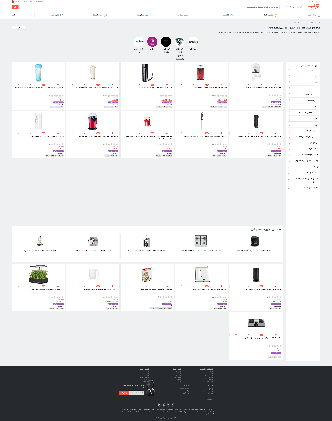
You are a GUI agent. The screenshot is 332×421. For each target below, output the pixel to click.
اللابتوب (211, 377)
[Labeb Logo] (313, 7)
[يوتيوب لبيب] (163, 404)
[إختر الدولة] (13, 1)
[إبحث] (15, 7)
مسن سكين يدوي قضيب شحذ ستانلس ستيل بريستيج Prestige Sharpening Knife (205, 136)
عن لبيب (211, 388)
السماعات (210, 379)
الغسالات (178, 376)
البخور (179, 381)
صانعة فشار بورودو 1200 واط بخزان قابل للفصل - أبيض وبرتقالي (210, 289)
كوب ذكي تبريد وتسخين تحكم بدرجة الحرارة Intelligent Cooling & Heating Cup (259, 136)
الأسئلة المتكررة (208, 390)
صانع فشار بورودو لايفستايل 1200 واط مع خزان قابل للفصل (156, 289)
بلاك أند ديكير (277, 107)
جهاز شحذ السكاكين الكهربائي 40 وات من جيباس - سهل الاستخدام (263, 338)
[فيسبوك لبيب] (172, 404)
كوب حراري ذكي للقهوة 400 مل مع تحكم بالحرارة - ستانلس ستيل (154, 88)
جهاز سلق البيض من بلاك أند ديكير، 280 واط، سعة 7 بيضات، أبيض (263, 87)
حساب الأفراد (209, 396)
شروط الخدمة (185, 390)
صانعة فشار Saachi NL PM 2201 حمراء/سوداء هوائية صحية (211, 88)
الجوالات (211, 372)
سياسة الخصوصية (184, 388)
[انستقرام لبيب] (159, 404)
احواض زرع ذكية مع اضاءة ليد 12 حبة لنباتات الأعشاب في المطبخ (46, 289)
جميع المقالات (209, 400)
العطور (179, 379)
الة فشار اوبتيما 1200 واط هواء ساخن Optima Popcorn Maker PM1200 (98, 136)
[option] (254, 246)
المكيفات (178, 372)
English (17, 1)
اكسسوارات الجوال (208, 381)
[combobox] (147, 7)
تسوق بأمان (186, 394)
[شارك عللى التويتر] (168, 404)
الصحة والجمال (177, 377)
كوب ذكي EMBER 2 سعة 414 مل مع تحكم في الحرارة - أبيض (101, 289)
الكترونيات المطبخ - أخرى (276, 102)
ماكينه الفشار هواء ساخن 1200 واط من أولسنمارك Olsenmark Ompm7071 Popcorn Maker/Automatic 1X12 (149, 137)
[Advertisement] (231, 193)
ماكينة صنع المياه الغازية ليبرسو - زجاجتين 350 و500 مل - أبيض (47, 136)
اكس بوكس (145, 381)
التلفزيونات (146, 372)
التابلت (211, 374)
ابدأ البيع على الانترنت (207, 392)
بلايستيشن (146, 379)
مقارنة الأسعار (209, 398)
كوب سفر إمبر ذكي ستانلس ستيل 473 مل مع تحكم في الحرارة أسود (263, 289)
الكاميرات (146, 376)
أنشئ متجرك (209, 394)
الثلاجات (179, 374)
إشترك (124, 392)
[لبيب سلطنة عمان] (319, 22)
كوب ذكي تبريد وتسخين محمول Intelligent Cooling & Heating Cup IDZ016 (97, 88)
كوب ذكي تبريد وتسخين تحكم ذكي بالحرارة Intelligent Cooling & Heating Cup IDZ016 (39, 88)
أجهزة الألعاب (145, 374)
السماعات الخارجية (144, 377)
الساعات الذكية (209, 376)
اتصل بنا (187, 392)
